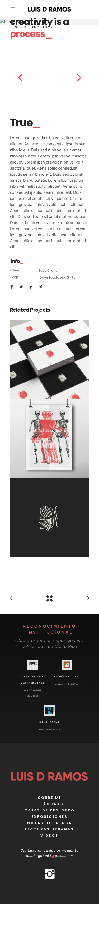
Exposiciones (49, 816)
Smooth (49, 367)
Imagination (49, 361)
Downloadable (52, 277)
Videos (49, 835)
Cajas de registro (49, 810)
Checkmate (49, 353)
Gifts (71, 277)
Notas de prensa (49, 822)
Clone (49, 511)
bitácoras (49, 803)
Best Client (48, 270)
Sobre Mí (49, 797)
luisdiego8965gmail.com (49, 856)
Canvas (50, 432)
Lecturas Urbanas (49, 829)
